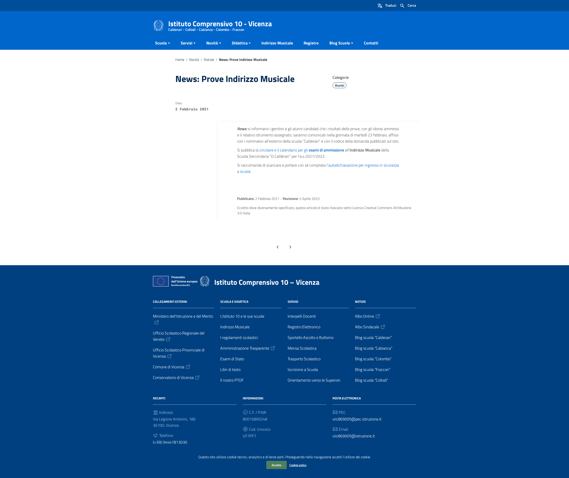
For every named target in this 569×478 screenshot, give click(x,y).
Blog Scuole (339, 43)
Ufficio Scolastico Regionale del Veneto (178, 336)
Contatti (371, 43)
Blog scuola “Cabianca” (374, 348)
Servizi (186, 43)
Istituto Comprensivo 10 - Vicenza (220, 24)
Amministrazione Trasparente (244, 348)
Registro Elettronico (304, 327)
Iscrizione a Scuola (303, 369)
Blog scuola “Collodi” (371, 380)
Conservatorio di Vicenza (173, 377)
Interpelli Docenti (302, 316)
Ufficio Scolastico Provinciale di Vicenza (178, 353)
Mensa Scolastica (302, 348)
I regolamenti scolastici (239, 338)
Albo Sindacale (367, 327)
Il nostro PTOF (232, 380)
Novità (212, 43)
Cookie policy (298, 465)
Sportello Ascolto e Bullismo (310, 338)
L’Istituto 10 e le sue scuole (242, 316)
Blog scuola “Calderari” (373, 338)
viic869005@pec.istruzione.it (357, 419)
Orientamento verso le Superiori (314, 380)
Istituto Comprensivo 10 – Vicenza (266, 282)
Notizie (209, 59)
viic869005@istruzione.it (354, 436)
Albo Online (364, 316)
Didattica (240, 43)
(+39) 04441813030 (170, 442)
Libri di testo (230, 369)
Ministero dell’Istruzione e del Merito (183, 316)
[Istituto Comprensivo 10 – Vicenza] (158, 25)
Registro (311, 43)
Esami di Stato (232, 359)
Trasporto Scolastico (304, 359)
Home (179, 59)
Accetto (276, 465)
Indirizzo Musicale (277, 43)
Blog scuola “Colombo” (373, 359)
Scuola (161, 43)
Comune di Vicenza (168, 367)
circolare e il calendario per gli (301, 150)
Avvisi (339, 85)
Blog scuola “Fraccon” (373, 369)
